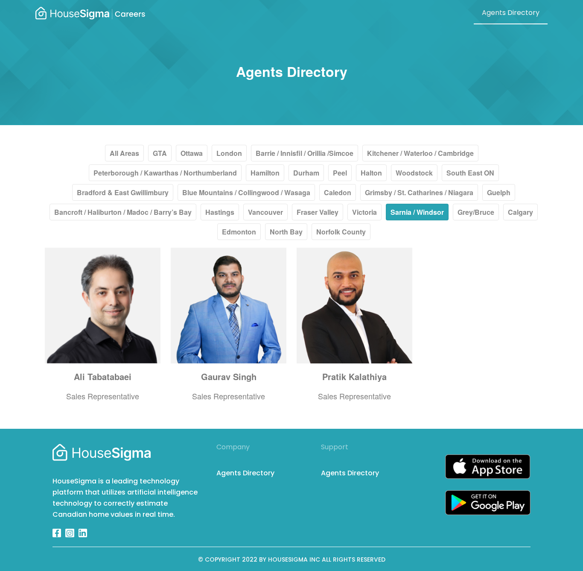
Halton (371, 173)
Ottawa (192, 153)
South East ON (470, 173)
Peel (340, 173)
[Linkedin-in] (83, 533)
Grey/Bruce (476, 212)
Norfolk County (341, 232)
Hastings (219, 212)
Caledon (337, 192)
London (229, 153)
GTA (160, 153)
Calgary (520, 212)
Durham (306, 173)
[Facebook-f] (56, 533)
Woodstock (414, 173)
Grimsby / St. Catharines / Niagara (419, 192)
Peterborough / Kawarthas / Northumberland (165, 173)
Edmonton (239, 232)
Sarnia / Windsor (417, 212)
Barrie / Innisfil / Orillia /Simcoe (304, 153)
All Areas (124, 153)
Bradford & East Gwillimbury (123, 192)
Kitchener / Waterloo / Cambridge (420, 153)
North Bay (286, 232)
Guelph (498, 192)
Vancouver (265, 212)
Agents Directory (510, 13)
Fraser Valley (317, 212)
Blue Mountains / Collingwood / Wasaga (246, 192)
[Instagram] (69, 533)
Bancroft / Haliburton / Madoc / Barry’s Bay (123, 212)
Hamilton (265, 173)
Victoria (364, 212)
